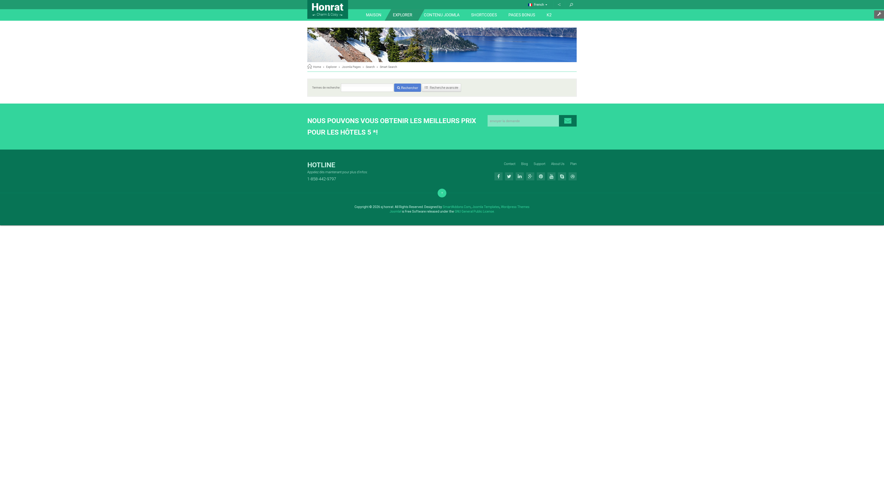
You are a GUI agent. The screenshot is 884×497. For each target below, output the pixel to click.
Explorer (331, 67)
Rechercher (409, 87)
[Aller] (571, 4)
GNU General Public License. (475, 211)
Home (317, 67)
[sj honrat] (327, 9)
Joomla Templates (486, 207)
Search (370, 67)
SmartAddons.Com (457, 207)
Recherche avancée (443, 88)
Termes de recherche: (326, 87)
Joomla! (395, 211)
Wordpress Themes (515, 207)
